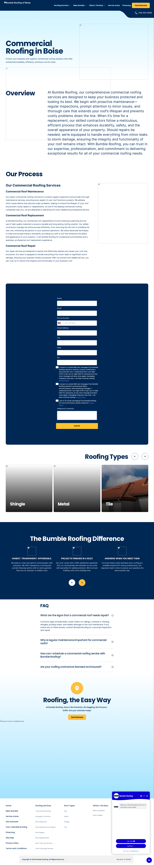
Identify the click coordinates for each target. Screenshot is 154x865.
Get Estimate (12, 821)
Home (8, 805)
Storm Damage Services (44, 848)
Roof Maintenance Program (46, 827)
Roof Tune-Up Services (44, 843)
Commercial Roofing (43, 811)
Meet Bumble (78, 5)
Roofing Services (61, 5)
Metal (66, 816)
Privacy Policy (64, 381)
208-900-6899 (145, 13)
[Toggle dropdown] (70, 5)
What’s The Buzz (96, 5)
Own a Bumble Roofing (16, 827)
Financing (126, 5)
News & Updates (99, 811)
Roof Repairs (40, 832)
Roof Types (69, 805)
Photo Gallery (98, 815)
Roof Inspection (41, 822)
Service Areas (114, 5)
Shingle (66, 822)
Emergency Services (43, 816)
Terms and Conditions (16, 848)
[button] (134, 456)
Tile (65, 827)
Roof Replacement (42, 838)
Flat (65, 811)
